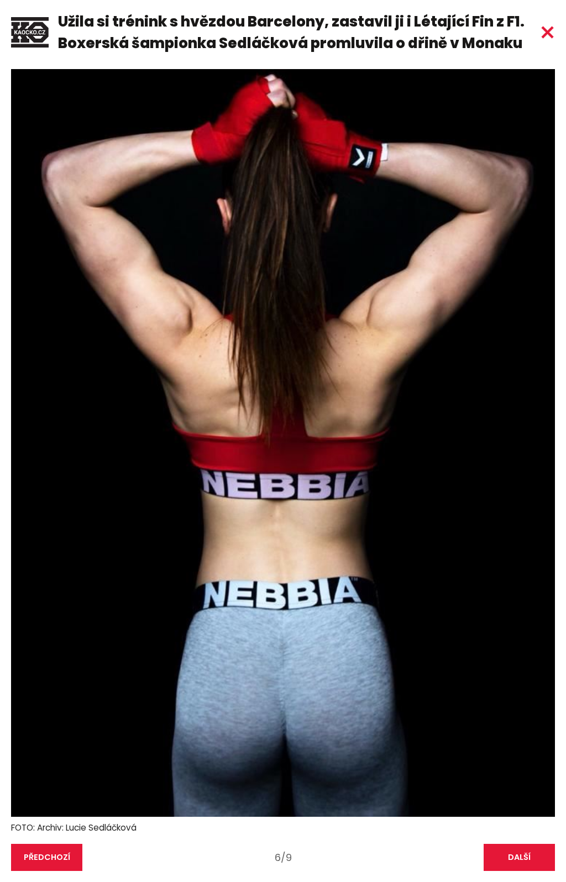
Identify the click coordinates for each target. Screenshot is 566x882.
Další (519, 857)
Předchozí (47, 857)
